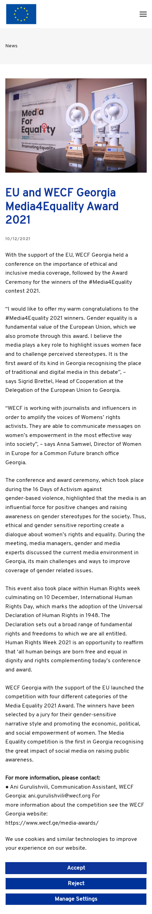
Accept (76, 868)
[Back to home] (21, 14)
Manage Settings (76, 899)
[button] (143, 14)
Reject (76, 883)
